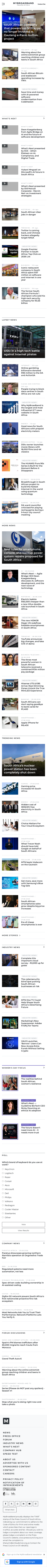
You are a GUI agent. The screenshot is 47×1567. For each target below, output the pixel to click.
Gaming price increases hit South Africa (31, 788)
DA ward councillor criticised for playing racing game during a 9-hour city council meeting (32, 510)
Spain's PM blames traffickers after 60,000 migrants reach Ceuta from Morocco (20, 1345)
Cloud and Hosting (30, 384)
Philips (8, 1197)
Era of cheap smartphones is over (31, 923)
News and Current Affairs (15, 1340)
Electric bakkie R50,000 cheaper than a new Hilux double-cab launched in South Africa (32, 604)
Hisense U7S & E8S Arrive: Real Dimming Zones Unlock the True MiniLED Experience (32, 687)
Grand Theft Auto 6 (12, 1358)
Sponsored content (17, 1466)
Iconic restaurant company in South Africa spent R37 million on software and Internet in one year (31, 274)
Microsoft (9, 1189)
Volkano (9, 1201)
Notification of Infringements (13, 1483)
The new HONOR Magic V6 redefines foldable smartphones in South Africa (32, 624)
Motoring (26, 209)
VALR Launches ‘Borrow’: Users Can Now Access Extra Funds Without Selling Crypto (32, 1046)
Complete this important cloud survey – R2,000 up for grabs (32, 962)
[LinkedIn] (23, 1503)
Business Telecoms (30, 655)
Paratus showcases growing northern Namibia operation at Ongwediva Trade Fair (22, 1255)
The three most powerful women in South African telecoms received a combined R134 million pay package (33, 666)
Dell (7, 1193)
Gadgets (8, 22)
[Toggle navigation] (3, 4)
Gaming (24, 503)
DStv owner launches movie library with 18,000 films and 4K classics (32, 448)
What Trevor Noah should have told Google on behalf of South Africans (31, 847)
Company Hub (12, 1450)
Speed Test (10, 1454)
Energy (24, 424)
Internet (25, 365)
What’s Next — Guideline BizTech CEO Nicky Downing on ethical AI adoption (33, 1107)
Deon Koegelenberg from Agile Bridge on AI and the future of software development (33, 133)
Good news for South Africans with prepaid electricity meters (32, 428)
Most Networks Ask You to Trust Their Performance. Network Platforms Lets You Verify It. (21, 1314)
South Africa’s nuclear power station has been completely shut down (20, 769)
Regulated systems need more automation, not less (18, 1270)
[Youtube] (29, 1503)
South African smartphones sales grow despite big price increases (32, 905)
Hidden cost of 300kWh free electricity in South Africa (31, 808)
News (6, 1432)
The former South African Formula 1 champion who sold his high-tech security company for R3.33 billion (33, 297)
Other (8, 1217)
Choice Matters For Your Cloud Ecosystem (32, 824)
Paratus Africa (9, 1250)
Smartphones (27, 718)
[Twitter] (11, 1503)
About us (9, 1459)
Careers (8, 1473)
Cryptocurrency (29, 68)
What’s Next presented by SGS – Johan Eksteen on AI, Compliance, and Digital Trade (33, 153)
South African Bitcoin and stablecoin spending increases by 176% (32, 77)
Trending (25, 228)
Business (25, 265)
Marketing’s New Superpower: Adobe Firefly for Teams (31, 1023)
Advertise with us (15, 1463)
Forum (7, 1439)
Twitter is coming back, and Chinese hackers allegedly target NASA (30, 234)
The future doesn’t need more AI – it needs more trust (30, 1130)
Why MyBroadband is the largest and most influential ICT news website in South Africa (32, 410)
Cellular (25, 860)
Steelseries (10, 1213)
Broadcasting (11, 348)
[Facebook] (5, 1503)
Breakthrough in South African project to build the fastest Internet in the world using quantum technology (33, 488)
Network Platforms (12, 1310)
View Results (23, 1230)
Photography (8, 1399)
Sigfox (5, 1294)
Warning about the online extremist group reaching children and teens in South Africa (33, 56)
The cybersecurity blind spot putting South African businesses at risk (30, 983)
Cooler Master (12, 1209)
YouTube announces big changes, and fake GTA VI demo (32, 641)
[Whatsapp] (17, 1503)
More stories (10, 935)
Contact (9, 1470)
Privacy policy (13, 1479)
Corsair (8, 1181)
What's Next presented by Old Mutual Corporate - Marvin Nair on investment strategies (33, 191)
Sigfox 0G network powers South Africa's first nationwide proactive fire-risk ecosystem (23, 1298)
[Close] (44, 1554)
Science (25, 479)
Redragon (10, 1205)
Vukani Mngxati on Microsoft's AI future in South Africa (32, 172)
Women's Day (28, 1076)
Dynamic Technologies (13, 1280)
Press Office (11, 1436)
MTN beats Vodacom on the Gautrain (31, 863)
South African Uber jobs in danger (31, 213)
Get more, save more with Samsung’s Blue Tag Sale (32, 883)
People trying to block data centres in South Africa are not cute (32, 391)
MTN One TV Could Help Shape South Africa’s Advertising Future (31, 1004)
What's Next (11, 1447)
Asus (7, 1185)
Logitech (9, 1173)
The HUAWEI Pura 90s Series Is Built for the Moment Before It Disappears (32, 467)
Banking (25, 699)
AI (22, 571)
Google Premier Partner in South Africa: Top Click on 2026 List (31, 253)
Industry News (29, 89)
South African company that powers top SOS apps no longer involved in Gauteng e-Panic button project (22, 31)
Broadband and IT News (14, 1367)
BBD (4, 1266)
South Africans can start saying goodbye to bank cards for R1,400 (32, 705)
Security (25, 50)
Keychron (9, 1169)
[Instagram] (35, 1503)
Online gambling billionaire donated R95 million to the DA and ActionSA (32, 372)
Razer (7, 1177)
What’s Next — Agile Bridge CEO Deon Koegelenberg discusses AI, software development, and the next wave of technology (32, 580)
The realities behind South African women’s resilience (31, 1081)
